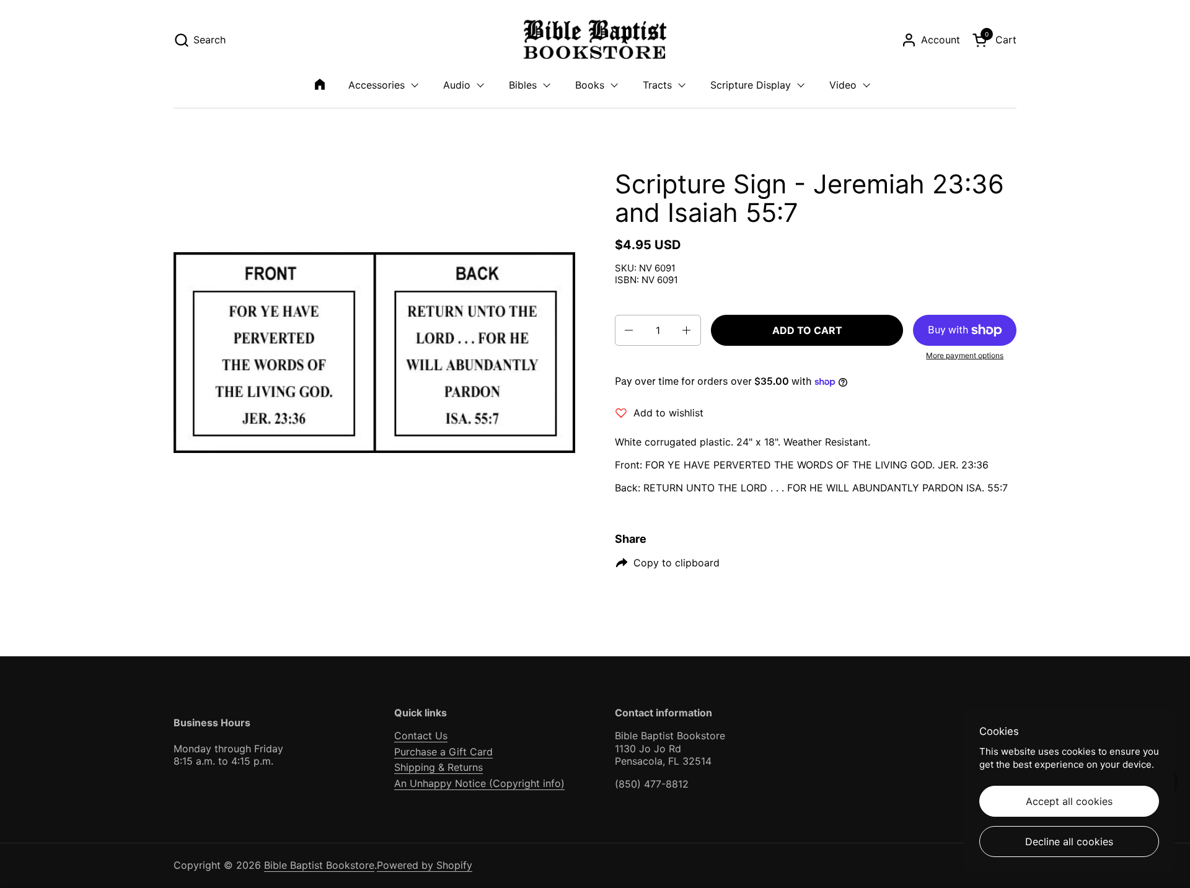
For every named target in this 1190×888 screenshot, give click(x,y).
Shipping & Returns (438, 767)
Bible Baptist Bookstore (319, 865)
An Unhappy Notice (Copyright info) (479, 783)
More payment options (964, 355)
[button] (200, 40)
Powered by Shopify (424, 865)
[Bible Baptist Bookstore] (595, 40)
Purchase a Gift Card (443, 751)
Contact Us (420, 735)
